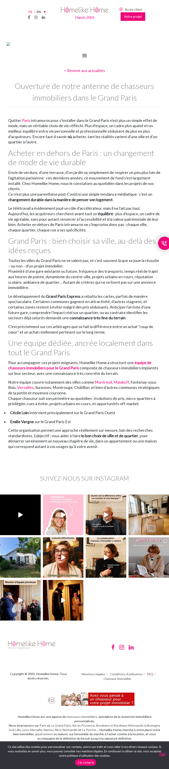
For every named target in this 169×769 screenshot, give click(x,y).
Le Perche (89, 730)
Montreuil (103, 382)
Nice (58, 730)
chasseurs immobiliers (82, 716)
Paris (26, 120)
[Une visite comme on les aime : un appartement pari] (63, 600)
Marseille (36, 730)
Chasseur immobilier (117, 679)
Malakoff (121, 382)
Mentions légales (93, 674)
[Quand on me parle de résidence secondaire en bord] (63, 515)
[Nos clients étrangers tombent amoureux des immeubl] (63, 557)
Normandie (70, 730)
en (39, 12)
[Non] (162, 754)
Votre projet (133, 16)
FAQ (150, 674)
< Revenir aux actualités (84, 70)
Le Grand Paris (61, 725)
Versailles (25, 387)
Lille (18, 730)
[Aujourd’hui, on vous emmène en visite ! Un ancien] (20, 515)
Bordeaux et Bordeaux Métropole (119, 725)
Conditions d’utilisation (126, 674)
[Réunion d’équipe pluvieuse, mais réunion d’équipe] (20, 600)
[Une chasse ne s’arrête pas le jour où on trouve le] (106, 557)
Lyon (25, 730)
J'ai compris (85, 762)
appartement (44, 734)
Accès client (133, 9)
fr (32, 12)
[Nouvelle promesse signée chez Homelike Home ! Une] (20, 557)
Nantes (49, 730)
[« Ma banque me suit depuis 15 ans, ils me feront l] (106, 515)
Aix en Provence (83, 725)
